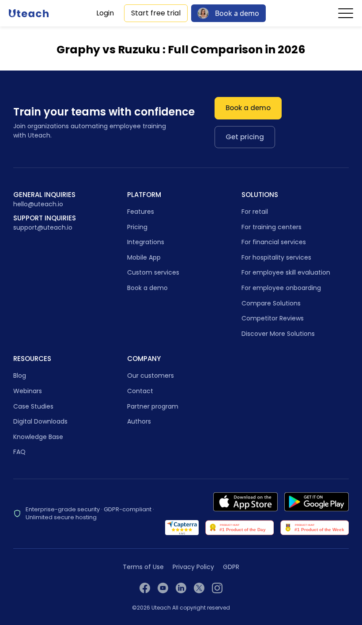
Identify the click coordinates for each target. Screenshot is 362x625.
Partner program (152, 406)
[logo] (29, 13)
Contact (140, 391)
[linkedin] (181, 588)
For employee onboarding (281, 287)
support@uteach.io (42, 227)
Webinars (27, 391)
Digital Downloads (40, 421)
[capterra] (182, 527)
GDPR (231, 567)
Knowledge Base (38, 436)
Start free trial (156, 13)
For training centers (271, 227)
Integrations (145, 242)
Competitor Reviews (272, 318)
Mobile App (144, 257)
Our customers (150, 375)
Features (140, 211)
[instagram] (217, 588)
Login (105, 13)
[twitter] (199, 588)
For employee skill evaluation (285, 272)
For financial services (273, 242)
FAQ (19, 451)
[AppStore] (245, 501)
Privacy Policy (193, 567)
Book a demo (237, 13)
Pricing (137, 227)
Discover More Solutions (278, 333)
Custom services (153, 272)
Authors (139, 421)
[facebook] (145, 588)
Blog (19, 375)
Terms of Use (143, 567)
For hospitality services (276, 257)
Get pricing (245, 136)
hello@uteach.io (38, 204)
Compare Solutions (271, 303)
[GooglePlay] (316, 501)
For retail (254, 211)
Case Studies (33, 406)
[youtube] (163, 588)
